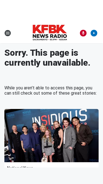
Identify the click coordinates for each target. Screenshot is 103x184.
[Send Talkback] (83, 33)
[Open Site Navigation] (7, 33)
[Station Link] (49, 33)
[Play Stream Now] (94, 33)
